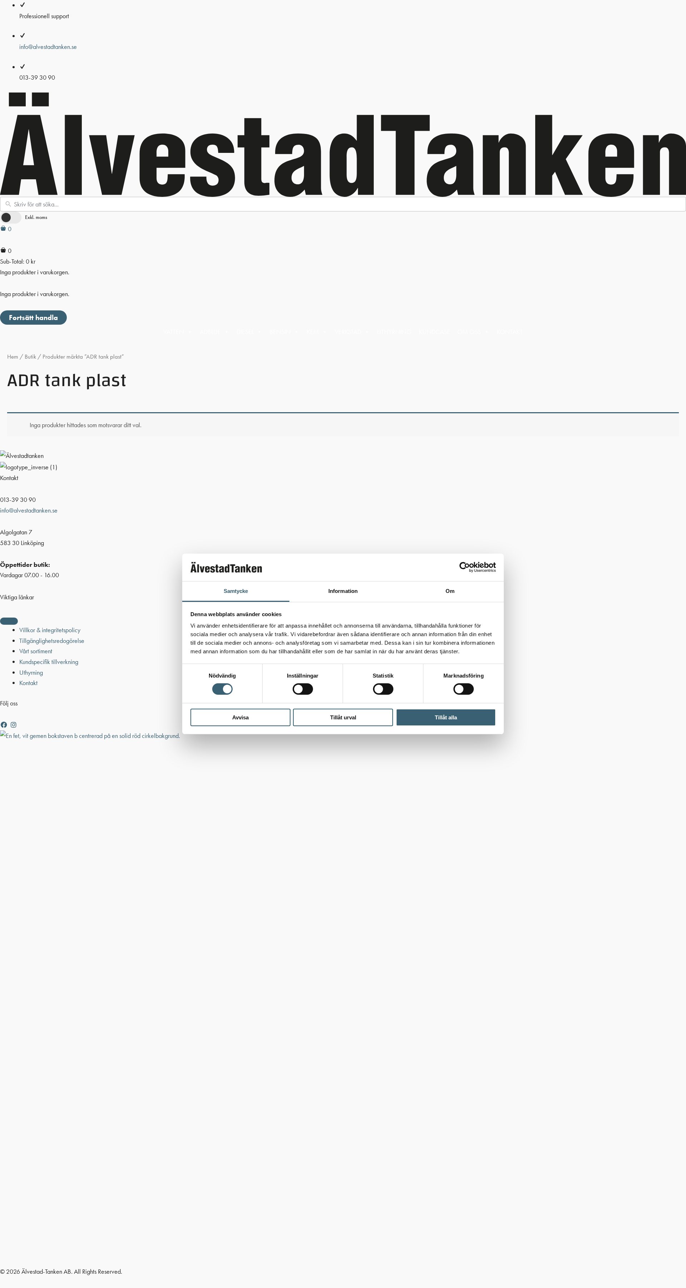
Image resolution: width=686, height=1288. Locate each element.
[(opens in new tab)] (343, 997)
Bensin (280, 332)
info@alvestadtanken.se (48, 47)
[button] (5, 725)
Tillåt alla (446, 717)
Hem (12, 356)
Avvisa (240, 717)
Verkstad (348, 332)
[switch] (303, 689)
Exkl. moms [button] (36, 217)
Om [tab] (450, 591)
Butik (30, 356)
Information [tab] (343, 591)
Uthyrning (394, 332)
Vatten (173, 332)
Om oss (469, 332)
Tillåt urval (343, 717)
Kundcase (434, 332)
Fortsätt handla (33, 317)
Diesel (245, 332)
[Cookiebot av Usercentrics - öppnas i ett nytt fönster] (464, 567)
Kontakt (510, 332)
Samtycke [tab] (236, 591)
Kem (313, 332)
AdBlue (210, 332)
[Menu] (9, 621)
